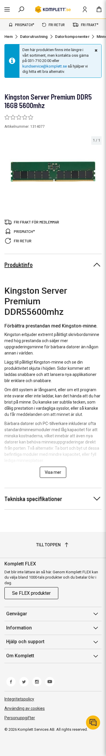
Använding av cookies (24, 708)
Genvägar (16, 613)
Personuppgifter (19, 717)
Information (19, 628)
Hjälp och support (25, 641)
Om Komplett (20, 655)
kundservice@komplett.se (44, 66)
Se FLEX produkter (31, 593)
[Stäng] (95, 50)
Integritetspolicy (19, 699)
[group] (53, 171)
